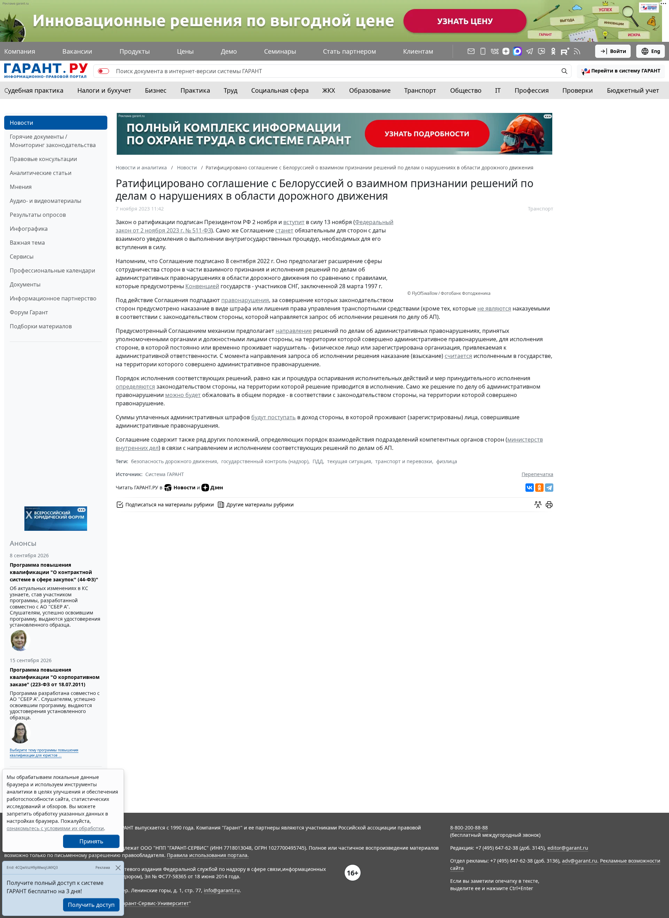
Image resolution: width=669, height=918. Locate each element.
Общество (466, 90)
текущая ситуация (349, 461)
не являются (494, 308)
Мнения (21, 187)
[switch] (103, 71)
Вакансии (77, 51)
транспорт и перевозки (403, 461)
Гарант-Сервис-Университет (154, 903)
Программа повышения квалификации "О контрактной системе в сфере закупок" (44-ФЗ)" (54, 572)
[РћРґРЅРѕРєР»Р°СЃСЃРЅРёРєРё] (539, 487)
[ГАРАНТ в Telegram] (529, 51)
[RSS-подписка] (577, 51)
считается (458, 356)
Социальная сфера (280, 90)
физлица (446, 461)
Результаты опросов (38, 215)
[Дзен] (505, 51)
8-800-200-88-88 (469, 827)
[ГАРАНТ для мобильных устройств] (483, 51)
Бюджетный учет (633, 90)
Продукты (135, 51)
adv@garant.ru (579, 860)
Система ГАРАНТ (164, 474)
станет (284, 230)
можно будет (183, 395)
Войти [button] (618, 51)
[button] (621, 71)
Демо (229, 51)
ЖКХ (328, 90)
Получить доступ (91, 905)
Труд (230, 90)
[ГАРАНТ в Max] (517, 51)
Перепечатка (537, 474)
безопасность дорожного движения (174, 461)
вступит (294, 222)
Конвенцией (202, 286)
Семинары (280, 51)
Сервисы (21, 256)
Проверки (577, 90)
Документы (25, 284)
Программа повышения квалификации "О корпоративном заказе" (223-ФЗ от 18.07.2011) (55, 677)
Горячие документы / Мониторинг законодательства (53, 141)
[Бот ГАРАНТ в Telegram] (541, 51)
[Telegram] (549, 487)
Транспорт (420, 90)
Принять (91, 841)
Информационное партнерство (53, 298)
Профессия (532, 90)
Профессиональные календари (52, 270)
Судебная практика (33, 90)
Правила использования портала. (208, 855)
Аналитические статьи (40, 173)
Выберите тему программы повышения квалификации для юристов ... (44, 753)
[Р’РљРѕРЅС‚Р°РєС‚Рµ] (529, 487)
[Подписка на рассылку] (471, 51)
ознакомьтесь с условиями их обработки (55, 828)
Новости (21, 123)
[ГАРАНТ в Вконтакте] (495, 51)
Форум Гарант (29, 312)
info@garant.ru (222, 890)
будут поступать (273, 417)
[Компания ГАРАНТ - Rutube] (565, 51)
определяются (135, 386)
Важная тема (27, 242)
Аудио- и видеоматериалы (45, 201)
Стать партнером (349, 51)
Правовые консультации (43, 159)
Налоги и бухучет (104, 90)
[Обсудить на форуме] (538, 504)
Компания (19, 51)
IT (498, 90)
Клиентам (418, 51)
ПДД (318, 461)
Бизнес (156, 90)
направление (294, 331)
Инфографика (29, 228)
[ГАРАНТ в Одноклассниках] (553, 51)
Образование (370, 90)
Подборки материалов (41, 326)
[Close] (118, 867)
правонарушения (245, 300)
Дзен (216, 487)
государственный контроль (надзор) (264, 461)
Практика (195, 90)
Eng (655, 51)
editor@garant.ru (567, 847)
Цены (185, 51)
